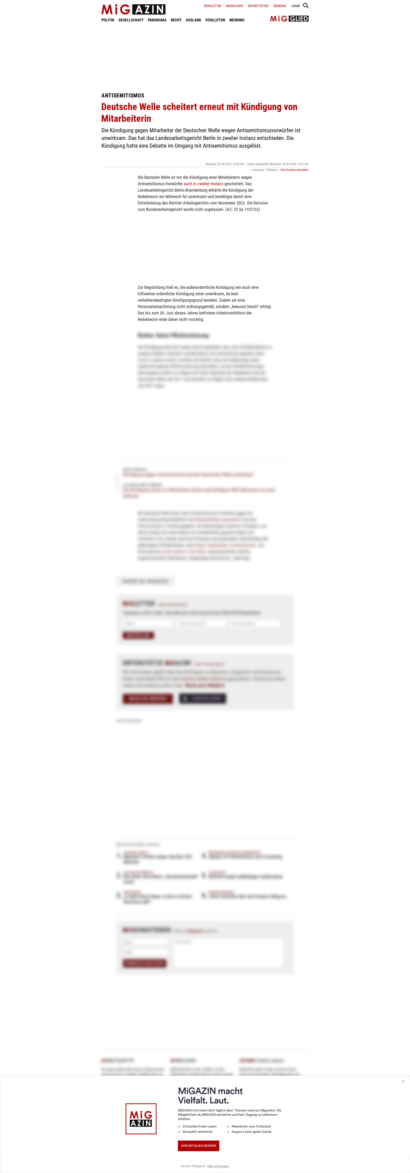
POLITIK (107, 20)
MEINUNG (237, 20)
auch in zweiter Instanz (203, 183)
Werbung (280, 6)
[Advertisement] (205, 57)
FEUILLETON (215, 20)
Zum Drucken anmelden (294, 170)
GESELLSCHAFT (131, 20)
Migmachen (234, 6)
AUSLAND (193, 20)
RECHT (176, 20)
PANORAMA (157, 20)
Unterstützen (258, 6)
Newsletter (212, 6)
